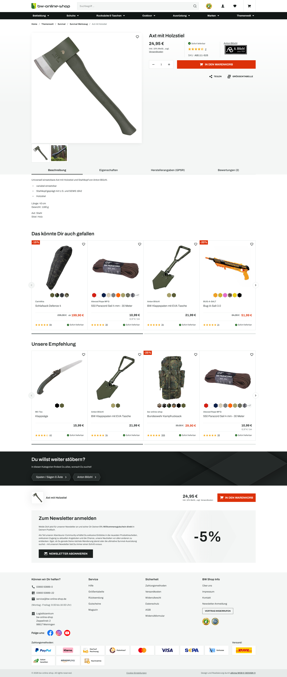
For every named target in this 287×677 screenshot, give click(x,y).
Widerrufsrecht (153, 597)
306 (163, 435)
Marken (211, 15)
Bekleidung (39, 15)
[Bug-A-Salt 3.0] (227, 267)
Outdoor (147, 15)
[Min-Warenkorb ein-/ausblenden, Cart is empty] (249, 6)
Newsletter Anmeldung (214, 603)
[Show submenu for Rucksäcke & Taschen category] (124, 16)
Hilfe (90, 585)
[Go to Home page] (52, 6)
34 (162, 325)
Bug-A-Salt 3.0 (212, 305)
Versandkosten (156, 52)
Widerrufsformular (155, 616)
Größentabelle (242, 76)
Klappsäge (41, 416)
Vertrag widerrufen (218, 611)
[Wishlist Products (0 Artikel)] (235, 6)
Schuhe (71, 15)
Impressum (208, 591)
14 (218, 325)
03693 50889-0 (44, 587)
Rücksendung (95, 597)
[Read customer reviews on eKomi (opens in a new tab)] (209, 6)
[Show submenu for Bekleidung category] (48, 16)
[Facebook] (50, 633)
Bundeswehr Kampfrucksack (164, 416)
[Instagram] (59, 633)
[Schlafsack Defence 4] (59, 267)
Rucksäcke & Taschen (109, 15)
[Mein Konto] (223, 6)
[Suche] (195, 6)
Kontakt (206, 597)
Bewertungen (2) (228, 170)
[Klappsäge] (59, 377)
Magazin (93, 609)
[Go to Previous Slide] (31, 285)
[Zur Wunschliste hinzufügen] (137, 37)
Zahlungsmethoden (155, 585)
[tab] (87, 334)
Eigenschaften (108, 170)
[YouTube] (67, 633)
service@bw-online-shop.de (51, 599)
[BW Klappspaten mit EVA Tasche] (171, 267)
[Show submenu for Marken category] (218, 16)
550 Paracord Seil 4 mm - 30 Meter (111, 305)
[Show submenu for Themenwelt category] (253, 16)
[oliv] (86, 88)
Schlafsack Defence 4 (48, 305)
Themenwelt (244, 15)
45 (50, 435)
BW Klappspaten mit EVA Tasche (167, 305)
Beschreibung (57, 170)
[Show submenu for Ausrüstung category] (189, 16)
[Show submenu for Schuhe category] (78, 16)
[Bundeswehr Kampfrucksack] (171, 377)
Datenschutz (152, 603)
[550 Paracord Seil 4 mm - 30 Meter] (115, 267)
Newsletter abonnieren (68, 553)
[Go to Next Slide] (256, 285)
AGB (148, 609)
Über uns (207, 585)
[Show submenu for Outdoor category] (154, 16)
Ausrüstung (180, 15)
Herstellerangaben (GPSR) (168, 170)
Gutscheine (94, 603)
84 (50, 325)
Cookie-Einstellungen (136, 673)
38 (106, 325)
